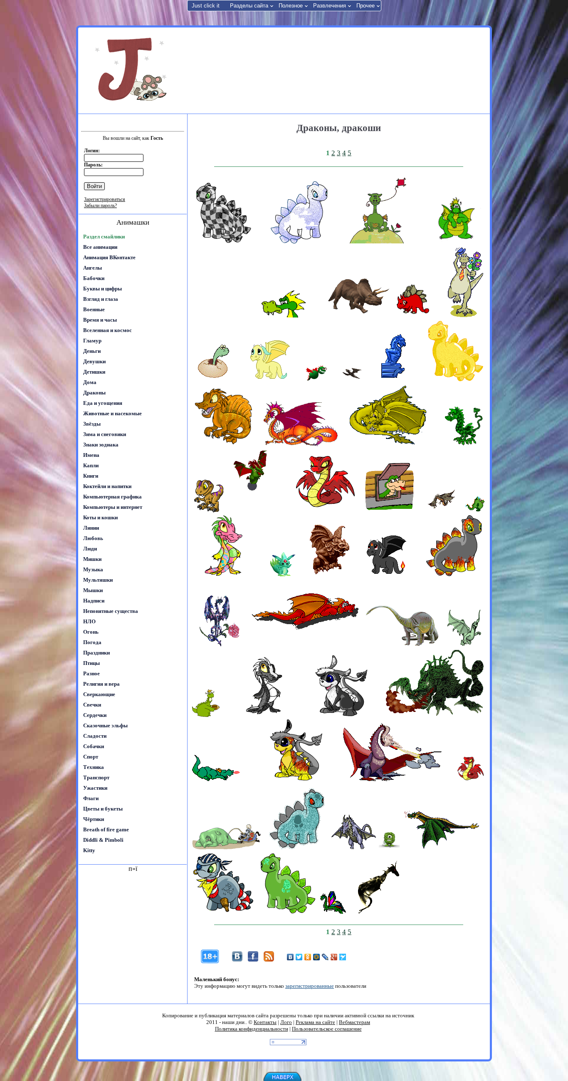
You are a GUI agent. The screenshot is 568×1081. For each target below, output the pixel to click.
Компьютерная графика (112, 496)
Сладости (94, 736)
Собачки (93, 746)
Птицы (91, 663)
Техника (93, 767)
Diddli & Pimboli (103, 840)
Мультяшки (98, 580)
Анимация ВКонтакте (109, 257)
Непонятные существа (110, 611)
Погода (92, 642)
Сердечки (94, 715)
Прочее (365, 5)
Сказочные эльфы (105, 725)
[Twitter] (299, 957)
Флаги (91, 798)
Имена (91, 455)
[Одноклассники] (308, 957)
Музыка (93, 569)
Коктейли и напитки (107, 486)
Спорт (90, 757)
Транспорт (96, 777)
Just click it (206, 5)
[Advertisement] (337, 70)
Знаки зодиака (101, 444)
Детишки (94, 372)
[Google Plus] (334, 957)
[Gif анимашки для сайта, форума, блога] (132, 70)
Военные (94, 309)
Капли (91, 465)
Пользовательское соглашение (327, 1029)
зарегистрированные (309, 986)
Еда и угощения (102, 403)
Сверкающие (99, 694)
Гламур (92, 340)
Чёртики (93, 819)
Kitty (89, 850)
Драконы (94, 392)
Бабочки (93, 278)
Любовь (93, 538)
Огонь (91, 632)
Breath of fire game (106, 829)
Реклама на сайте (315, 1022)
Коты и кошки (100, 517)
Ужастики (95, 788)
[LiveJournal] (325, 957)
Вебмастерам (354, 1022)
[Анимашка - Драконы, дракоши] (223, 241)
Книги (90, 476)
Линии (91, 528)
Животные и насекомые (112, 413)
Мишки (92, 559)
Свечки (92, 705)
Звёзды (92, 424)
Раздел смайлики (104, 236)
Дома (89, 382)
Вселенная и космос (107, 330)
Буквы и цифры (102, 288)
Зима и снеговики (104, 434)
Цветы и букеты (103, 809)
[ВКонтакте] (290, 957)
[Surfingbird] (342, 957)
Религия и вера (101, 684)
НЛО (89, 621)
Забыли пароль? (100, 205)
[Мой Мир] (316, 957)
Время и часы (100, 320)
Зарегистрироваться (104, 199)
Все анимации (100, 247)
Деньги (92, 351)
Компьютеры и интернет (112, 507)
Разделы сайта (249, 5)
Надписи (93, 601)
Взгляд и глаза (100, 299)
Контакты (265, 1022)
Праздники (96, 653)
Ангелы (92, 268)
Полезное (291, 5)
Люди (90, 548)
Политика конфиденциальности (251, 1029)
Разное (91, 673)
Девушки (94, 361)
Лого (286, 1022)
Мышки (93, 590)
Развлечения (329, 5)
